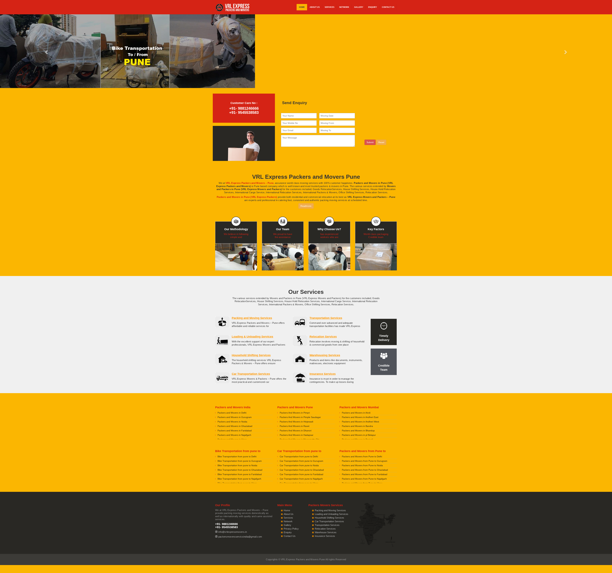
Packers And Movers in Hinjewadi (296, 421)
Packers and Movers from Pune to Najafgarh (364, 479)
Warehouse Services (325, 532)
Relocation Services (323, 336)
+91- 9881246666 (244, 108)
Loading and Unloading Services (331, 514)
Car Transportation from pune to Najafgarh (301, 479)
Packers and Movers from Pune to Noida (362, 465)
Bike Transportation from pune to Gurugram (240, 461)
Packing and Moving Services (252, 318)
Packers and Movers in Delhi (232, 412)
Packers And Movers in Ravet (294, 426)
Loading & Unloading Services (252, 336)
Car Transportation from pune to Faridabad (301, 474)
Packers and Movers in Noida (232, 421)
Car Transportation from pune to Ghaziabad (302, 470)
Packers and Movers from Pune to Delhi (362, 456)
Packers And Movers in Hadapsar (296, 435)
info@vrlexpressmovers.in (232, 532)
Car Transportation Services (251, 373)
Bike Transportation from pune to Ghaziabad (240, 470)
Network (344, 7)
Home (302, 7)
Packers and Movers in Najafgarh (234, 435)
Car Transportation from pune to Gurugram (301, 461)
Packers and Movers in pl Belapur (359, 435)
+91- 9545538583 (244, 112)
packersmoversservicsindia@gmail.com (240, 536)
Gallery (358, 7)
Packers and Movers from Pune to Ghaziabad (365, 470)
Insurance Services (323, 373)
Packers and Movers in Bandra (357, 426)
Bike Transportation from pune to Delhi (237, 456)
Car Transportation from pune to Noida (299, 465)
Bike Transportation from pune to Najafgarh (239, 479)
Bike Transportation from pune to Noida (237, 465)
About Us (315, 7)
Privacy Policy (291, 528)
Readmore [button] (305, 206)
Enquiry (372, 7)
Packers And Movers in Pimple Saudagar (300, 417)
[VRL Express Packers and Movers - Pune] (233, 8)
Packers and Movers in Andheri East (360, 417)
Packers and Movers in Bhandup (358, 430)
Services (329, 7)
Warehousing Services (325, 355)
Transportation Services (326, 318)
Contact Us (388, 7)
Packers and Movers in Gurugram (235, 417)
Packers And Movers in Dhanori (295, 430)
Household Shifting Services (251, 355)
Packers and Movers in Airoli (356, 412)
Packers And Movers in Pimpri (295, 412)
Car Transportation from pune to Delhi (299, 456)
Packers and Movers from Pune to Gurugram (364, 461)
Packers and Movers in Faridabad (235, 430)
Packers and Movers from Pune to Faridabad (364, 474)
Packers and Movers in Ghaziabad (235, 426)
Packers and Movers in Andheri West (360, 421)
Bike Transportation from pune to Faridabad (240, 474)
